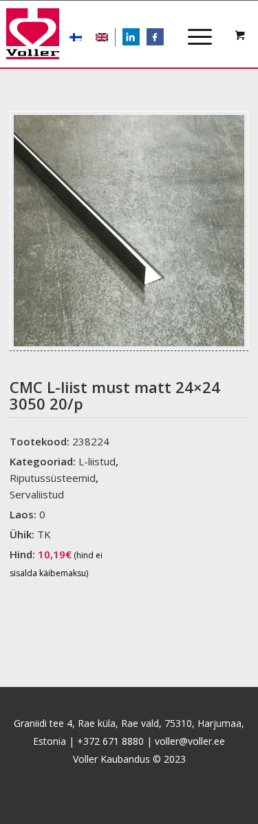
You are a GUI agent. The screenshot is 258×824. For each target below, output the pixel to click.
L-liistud (97, 461)
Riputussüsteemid (53, 478)
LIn (138, 38)
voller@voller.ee (190, 741)
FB (162, 38)
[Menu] (193, 25)
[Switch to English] (102, 37)
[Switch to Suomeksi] (75, 37)
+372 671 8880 (110, 741)
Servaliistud (37, 494)
